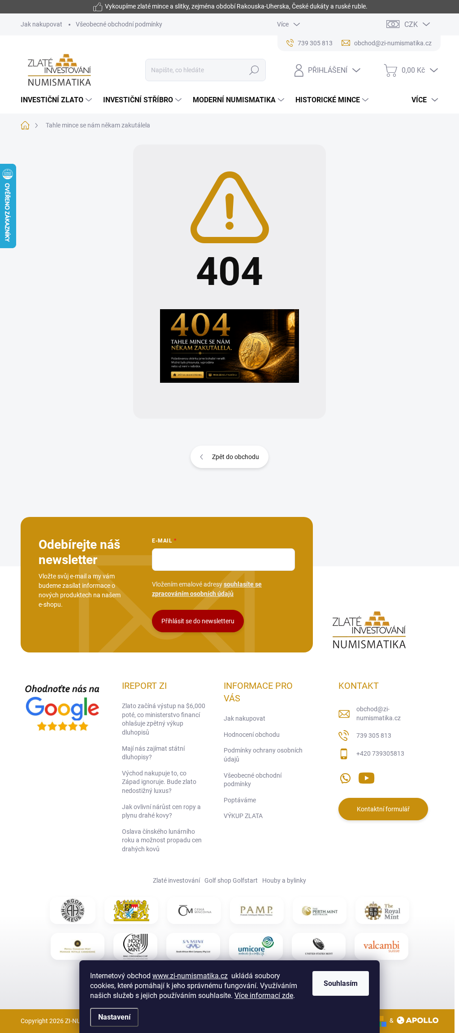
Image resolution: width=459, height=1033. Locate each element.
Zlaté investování (176, 880)
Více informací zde (263, 995)
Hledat (254, 70)
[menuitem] (57, 100)
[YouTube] (366, 776)
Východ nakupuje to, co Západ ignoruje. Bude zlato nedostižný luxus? (159, 782)
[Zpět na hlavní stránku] (229, 346)
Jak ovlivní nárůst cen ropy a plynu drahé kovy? (161, 811)
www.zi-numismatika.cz (190, 976)
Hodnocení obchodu (252, 734)
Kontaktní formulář (383, 809)
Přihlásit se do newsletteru (197, 621)
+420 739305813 (380, 753)
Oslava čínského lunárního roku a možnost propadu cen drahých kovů (162, 840)
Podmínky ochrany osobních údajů (263, 755)
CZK (411, 24)
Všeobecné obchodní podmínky (119, 24)
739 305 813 (373, 735)
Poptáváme (240, 800)
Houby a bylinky (284, 880)
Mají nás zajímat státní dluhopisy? (153, 753)
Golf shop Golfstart (231, 880)
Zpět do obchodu (235, 456)
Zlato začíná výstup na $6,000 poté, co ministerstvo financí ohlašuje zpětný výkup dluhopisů (163, 719)
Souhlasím (341, 983)
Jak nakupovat (41, 24)
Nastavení (114, 1017)
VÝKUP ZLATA (243, 815)
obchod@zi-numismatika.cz (378, 713)
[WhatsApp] (345, 776)
